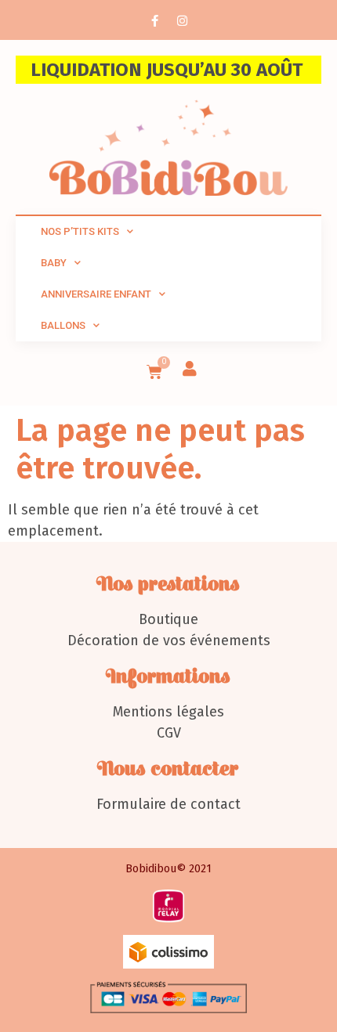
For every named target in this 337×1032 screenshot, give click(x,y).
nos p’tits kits (80, 231)
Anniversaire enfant (96, 294)
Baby (54, 263)
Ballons (63, 325)
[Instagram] (182, 20)
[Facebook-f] (155, 20)
